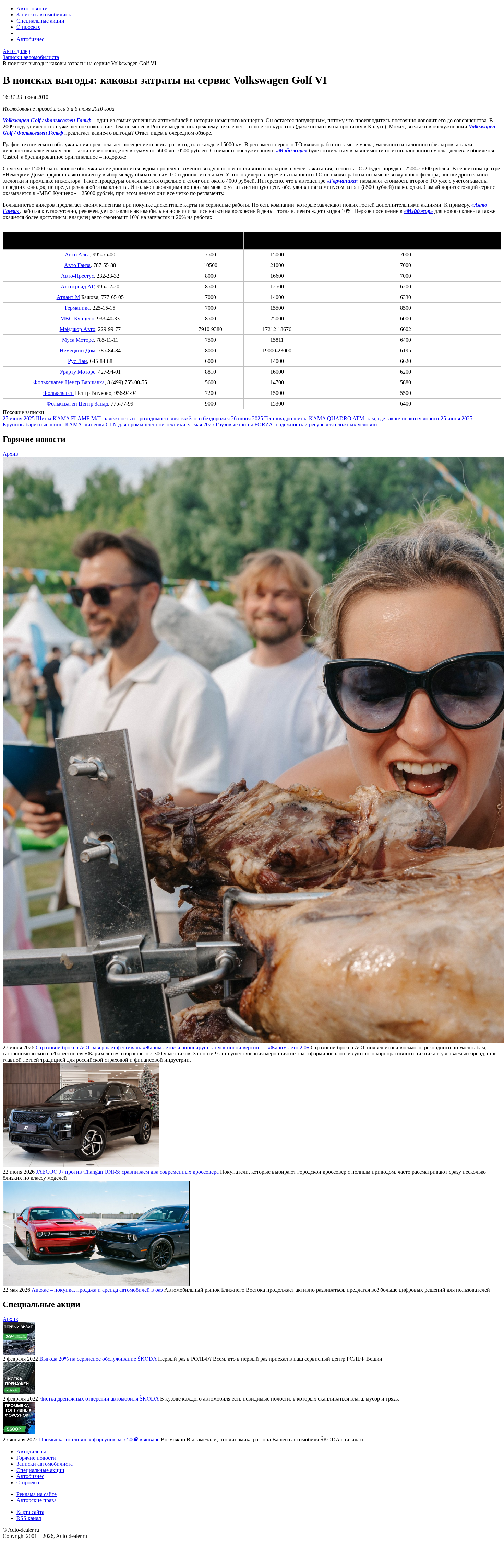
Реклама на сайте (36, 1494)
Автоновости (32, 8)
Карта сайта (30, 1512)
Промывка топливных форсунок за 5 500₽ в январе (99, 1439)
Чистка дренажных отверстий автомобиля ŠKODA (99, 1399)
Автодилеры (31, 1451)
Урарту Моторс (77, 372)
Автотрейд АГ (77, 286)
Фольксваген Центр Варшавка (69, 382)
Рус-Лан (77, 361)
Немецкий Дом (77, 350)
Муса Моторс (78, 340)
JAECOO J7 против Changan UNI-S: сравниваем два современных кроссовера (127, 1172)
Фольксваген (58, 393)
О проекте (28, 27)
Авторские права (36, 1500)
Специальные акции (40, 21)
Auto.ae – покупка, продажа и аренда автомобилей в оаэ (97, 1290)
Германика (77, 308)
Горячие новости (36, 1458)
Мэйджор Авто (77, 329)
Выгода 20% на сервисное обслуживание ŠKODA (98, 1359)
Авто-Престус (77, 276)
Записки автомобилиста (44, 15)
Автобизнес (30, 39)
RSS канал (28, 1518)
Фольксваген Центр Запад (77, 404)
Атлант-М (68, 297)
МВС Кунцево (77, 318)
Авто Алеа (77, 255)
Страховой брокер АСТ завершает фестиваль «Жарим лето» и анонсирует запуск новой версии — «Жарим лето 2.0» (172, 1047)
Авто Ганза (77, 265)
